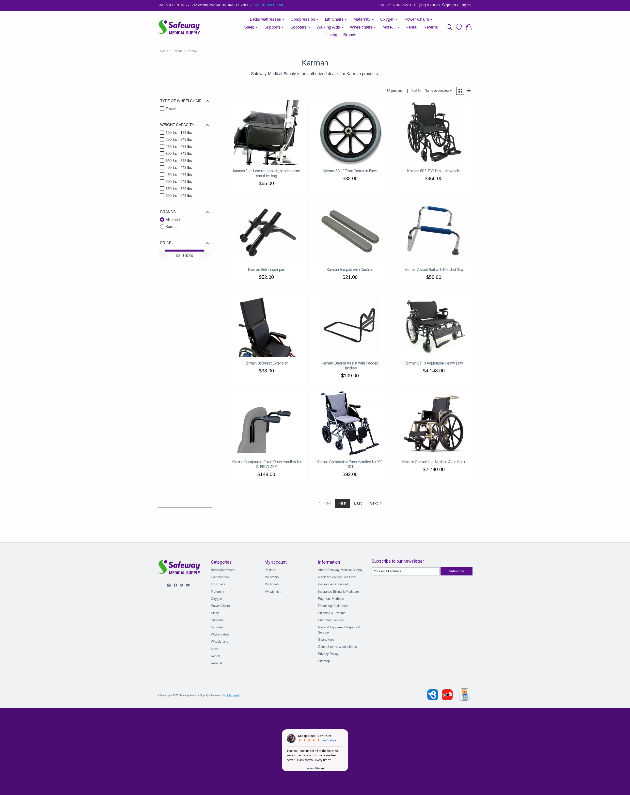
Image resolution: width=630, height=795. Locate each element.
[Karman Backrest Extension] (266, 324)
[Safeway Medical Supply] (180, 27)
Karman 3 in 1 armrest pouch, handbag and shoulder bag (266, 173)
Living (331, 34)
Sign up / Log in (456, 5)
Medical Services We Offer (337, 577)
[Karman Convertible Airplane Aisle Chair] (433, 423)
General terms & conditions (337, 647)
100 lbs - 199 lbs (179, 132)
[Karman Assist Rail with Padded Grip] (433, 231)
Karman (172, 226)
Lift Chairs (218, 584)
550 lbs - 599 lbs (179, 189)
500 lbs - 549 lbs (179, 181)
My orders (272, 577)
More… (216, 649)
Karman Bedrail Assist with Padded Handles (350, 365)
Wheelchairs (219, 641)
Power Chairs (220, 606)
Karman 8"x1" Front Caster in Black (350, 171)
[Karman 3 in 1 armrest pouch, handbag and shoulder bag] (266, 132)
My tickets (272, 584)
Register (270, 570)
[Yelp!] (447, 699)
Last (358, 503)
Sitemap (324, 661)
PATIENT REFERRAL (268, 5)
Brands (349, 34)
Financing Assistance (333, 606)
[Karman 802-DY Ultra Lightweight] (433, 132)
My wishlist (273, 591)
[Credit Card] (464, 695)
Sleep (215, 613)
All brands (174, 220)
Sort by (416, 90)
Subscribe (456, 571)
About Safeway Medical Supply (340, 570)
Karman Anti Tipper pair (266, 269)
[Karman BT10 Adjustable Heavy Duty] (433, 324)
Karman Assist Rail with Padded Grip (433, 269)
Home (164, 51)
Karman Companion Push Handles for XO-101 (350, 464)
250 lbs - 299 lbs (179, 146)
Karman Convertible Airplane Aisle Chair (433, 462)
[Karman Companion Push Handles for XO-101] (350, 423)
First (342, 503)
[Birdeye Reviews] (433, 699)
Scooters (217, 627)
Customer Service (331, 620)
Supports (217, 620)
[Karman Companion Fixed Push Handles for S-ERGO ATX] (266, 423)
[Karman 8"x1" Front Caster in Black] (350, 132)
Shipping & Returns (332, 613)
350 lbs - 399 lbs (179, 161)
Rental (411, 27)
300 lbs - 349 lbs (179, 153)
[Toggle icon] (449, 27)
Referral (431, 27)
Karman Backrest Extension (266, 363)
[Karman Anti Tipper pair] (266, 231)
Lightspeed (232, 695)
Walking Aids (220, 634)
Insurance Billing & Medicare (338, 591)
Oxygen (216, 599)
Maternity (217, 591)
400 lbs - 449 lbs (179, 167)
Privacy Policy (328, 654)
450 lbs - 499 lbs (179, 175)
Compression (220, 577)
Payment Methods (331, 599)
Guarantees (326, 639)
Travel (170, 109)
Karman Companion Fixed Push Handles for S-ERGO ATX (266, 464)
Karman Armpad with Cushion (350, 269)
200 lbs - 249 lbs (179, 139)
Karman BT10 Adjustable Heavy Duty (433, 363)
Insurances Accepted (333, 584)
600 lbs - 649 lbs (179, 195)
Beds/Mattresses (223, 570)
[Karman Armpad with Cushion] (350, 231)
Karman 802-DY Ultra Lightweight (433, 171)
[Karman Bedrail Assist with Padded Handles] (350, 324)
